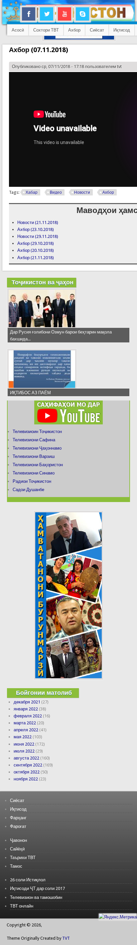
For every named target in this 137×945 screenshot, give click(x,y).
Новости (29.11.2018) (37, 236)
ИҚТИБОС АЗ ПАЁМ (30, 392)
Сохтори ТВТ (46, 30)
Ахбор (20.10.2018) (35, 250)
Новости (82, 192)
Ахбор (74, 30)
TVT (66, 938)
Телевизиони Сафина (34, 439)
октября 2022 (27, 771)
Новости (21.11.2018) (37, 222)
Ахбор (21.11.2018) (35, 257)
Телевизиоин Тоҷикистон (37, 431)
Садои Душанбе (28, 489)
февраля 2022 (28, 715)
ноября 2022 (26, 778)
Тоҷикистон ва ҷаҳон (42, 282)
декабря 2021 (27, 701)
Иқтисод (121, 30)
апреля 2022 (26, 729)
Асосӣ (18, 30)
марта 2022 (25, 722)
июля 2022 (24, 751)
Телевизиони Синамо (34, 473)
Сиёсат (97, 30)
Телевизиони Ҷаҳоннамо (37, 448)
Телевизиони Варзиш (34, 456)
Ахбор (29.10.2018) (35, 243)
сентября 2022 (28, 765)
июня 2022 (24, 744)
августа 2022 (26, 758)
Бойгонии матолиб (44, 692)
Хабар (32, 192)
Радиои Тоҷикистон (32, 481)
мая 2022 (23, 736)
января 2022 (26, 708)
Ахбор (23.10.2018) (35, 229)
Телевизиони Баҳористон (38, 464)
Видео (56, 192)
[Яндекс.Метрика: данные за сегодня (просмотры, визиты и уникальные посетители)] (118, 916)
